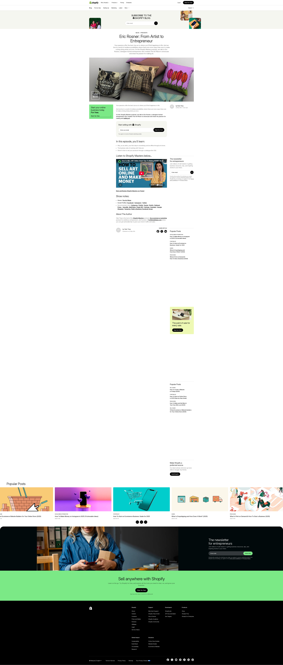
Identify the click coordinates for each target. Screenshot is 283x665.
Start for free (188, 2)
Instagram (138, 203)
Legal (133, 627)
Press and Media (136, 619)
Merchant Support (153, 611)
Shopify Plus (185, 614)
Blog (90, 8)
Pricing (122, 2)
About (133, 611)
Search (190, 8)
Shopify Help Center (154, 614)
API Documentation (170, 614)
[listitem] (141, 503)
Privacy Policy (183, 180)
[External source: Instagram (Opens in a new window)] (180, 660)
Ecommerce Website (154, 646)
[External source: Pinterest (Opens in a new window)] (192, 660)
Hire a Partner (152, 616)
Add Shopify (175, 474)
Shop (183, 611)
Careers (134, 614)
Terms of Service (110, 660)
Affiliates (134, 624)
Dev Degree (168, 616)
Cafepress (134, 205)
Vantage (146, 207)
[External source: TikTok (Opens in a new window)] (184, 660)
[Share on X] (161, 231)
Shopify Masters (138, 218)
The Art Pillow (126, 200)
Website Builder (152, 644)
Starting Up (106, 8)
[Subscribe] (156, 23)
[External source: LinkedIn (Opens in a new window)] (188, 660)
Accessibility (135, 646)
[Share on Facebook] (158, 231)
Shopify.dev (168, 611)
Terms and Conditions (235, 558)
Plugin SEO (139, 207)
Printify (151, 205)
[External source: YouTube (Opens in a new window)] (176, 660)
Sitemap (131, 660)
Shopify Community (153, 621)
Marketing (114, 8)
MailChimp (132, 207)
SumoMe (125, 207)
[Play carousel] (141, 522)
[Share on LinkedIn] (165, 231)
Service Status (136, 629)
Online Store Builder (153, 641)
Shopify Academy (153, 619)
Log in (179, 2)
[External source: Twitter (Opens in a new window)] (172, 660)
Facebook (130, 203)
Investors (134, 616)
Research (134, 649)
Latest (120, 8)
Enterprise (129, 2)
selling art (127, 118)
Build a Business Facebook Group (142, 209)
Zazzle (146, 205)
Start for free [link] (159, 130)
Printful (141, 205)
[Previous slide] (137, 522)
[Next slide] (145, 522)
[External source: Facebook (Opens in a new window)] (168, 660)
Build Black (135, 644)
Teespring (127, 209)
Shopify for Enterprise (188, 616)
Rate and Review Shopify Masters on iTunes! (130, 191)
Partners (134, 621)
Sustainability (135, 641)
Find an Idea (97, 8)
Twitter (144, 203)
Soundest (153, 207)
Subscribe (248, 553)
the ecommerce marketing (158, 218)
